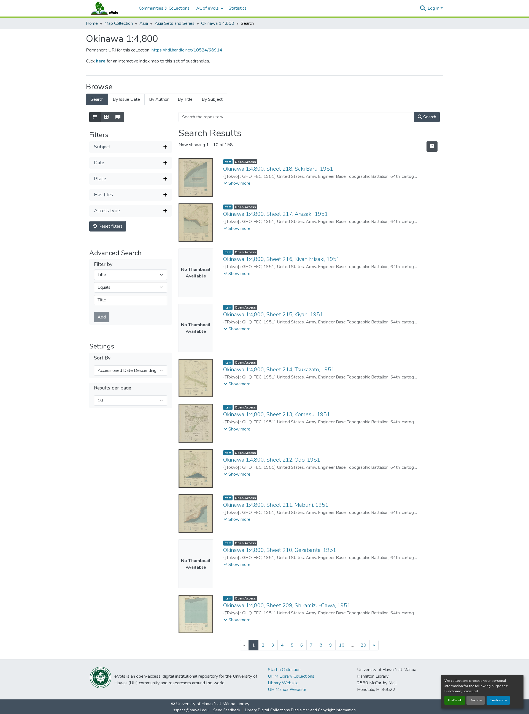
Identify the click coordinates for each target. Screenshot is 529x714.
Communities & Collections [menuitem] (164, 8)
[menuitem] (209, 8)
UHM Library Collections (291, 676)
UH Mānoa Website (287, 689)
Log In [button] (434, 8)
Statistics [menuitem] (238, 8)
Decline (475, 700)
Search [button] (429, 117)
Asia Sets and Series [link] (175, 23)
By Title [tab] (185, 99)
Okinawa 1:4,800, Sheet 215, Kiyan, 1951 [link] (273, 314)
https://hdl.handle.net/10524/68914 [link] (187, 50)
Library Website (283, 683)
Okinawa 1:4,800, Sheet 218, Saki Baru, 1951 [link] (278, 169)
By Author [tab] (159, 99)
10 (341, 645)
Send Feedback (226, 710)
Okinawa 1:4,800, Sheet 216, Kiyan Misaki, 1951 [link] (281, 259)
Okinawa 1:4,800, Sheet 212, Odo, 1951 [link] (271, 460)
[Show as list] (95, 117)
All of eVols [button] (207, 8)
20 (363, 645)
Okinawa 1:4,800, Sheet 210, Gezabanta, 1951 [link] (279, 550)
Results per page (112, 388)
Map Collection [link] (118, 23)
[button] (109, 8)
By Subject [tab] (212, 99)
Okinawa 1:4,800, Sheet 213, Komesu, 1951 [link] (276, 414)
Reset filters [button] (110, 226)
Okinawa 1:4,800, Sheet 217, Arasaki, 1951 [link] (275, 214)
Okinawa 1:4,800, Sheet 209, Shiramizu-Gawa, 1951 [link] (286, 605)
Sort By (102, 358)
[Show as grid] (106, 117)
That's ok (454, 700)
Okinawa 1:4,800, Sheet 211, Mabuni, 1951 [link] (275, 505)
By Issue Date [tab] (126, 99)
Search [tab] (97, 99)
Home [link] (92, 23)
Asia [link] (143, 23)
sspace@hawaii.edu (191, 710)
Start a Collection (284, 670)
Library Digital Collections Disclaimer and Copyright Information (300, 710)
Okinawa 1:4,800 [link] (217, 23)
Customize (498, 700)
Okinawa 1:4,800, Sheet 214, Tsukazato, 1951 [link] (278, 369)
